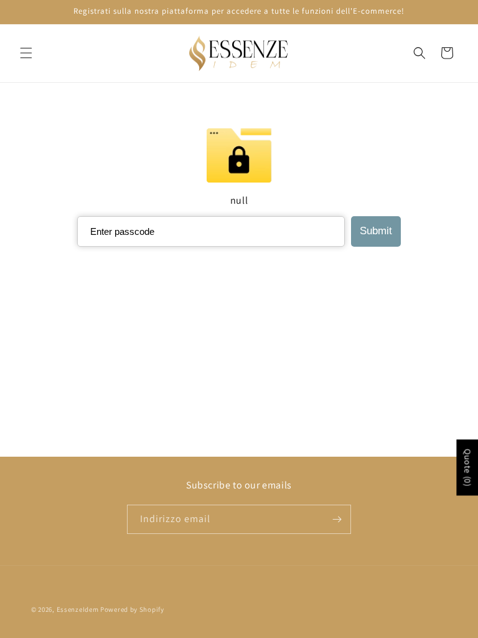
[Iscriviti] (336, 519)
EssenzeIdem (78, 609)
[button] (26, 53)
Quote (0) (467, 467)
